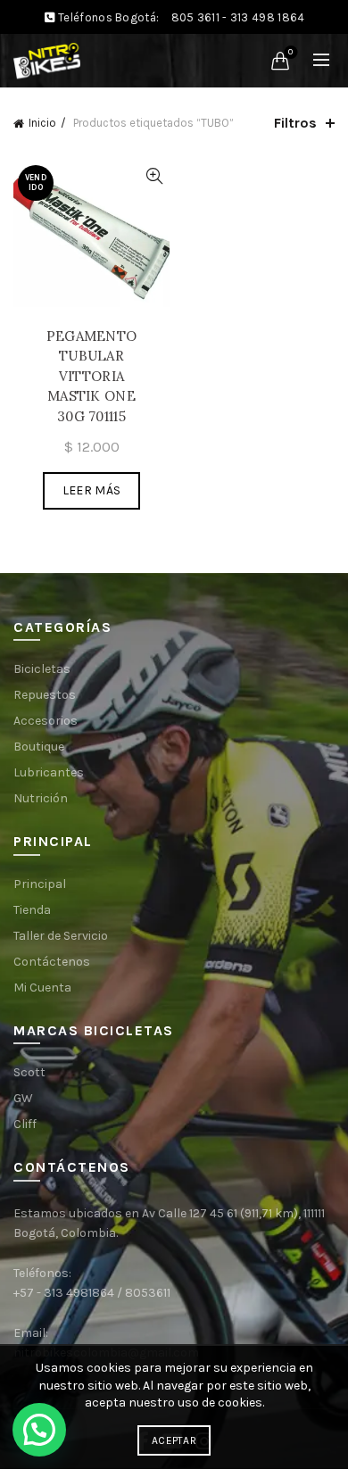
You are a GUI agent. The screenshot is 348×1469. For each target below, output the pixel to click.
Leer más (91, 490)
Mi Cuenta (42, 987)
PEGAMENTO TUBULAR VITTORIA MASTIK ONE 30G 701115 (91, 376)
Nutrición (40, 798)
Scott (29, 1072)
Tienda (32, 909)
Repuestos (44, 694)
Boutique (38, 746)
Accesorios (45, 720)
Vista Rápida (154, 176)
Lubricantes (48, 772)
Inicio (42, 122)
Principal (39, 884)
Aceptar (174, 1440)
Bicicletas (41, 668)
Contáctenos (51, 961)
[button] (39, 1430)
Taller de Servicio (60, 935)
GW (23, 1098)
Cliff (25, 1124)
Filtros (295, 122)
